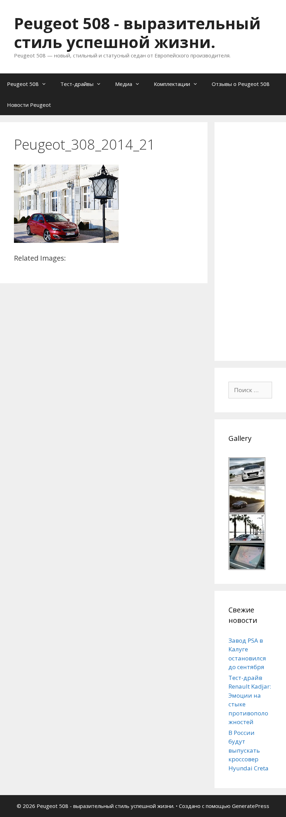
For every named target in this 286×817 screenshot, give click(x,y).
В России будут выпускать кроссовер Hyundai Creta (248, 750)
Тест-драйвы (76, 83)
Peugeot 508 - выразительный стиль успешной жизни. (137, 33)
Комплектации (172, 83)
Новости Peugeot (29, 104)
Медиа (123, 83)
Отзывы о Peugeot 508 (241, 83)
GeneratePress (250, 805)
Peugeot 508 (23, 83)
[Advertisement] (257, 240)
